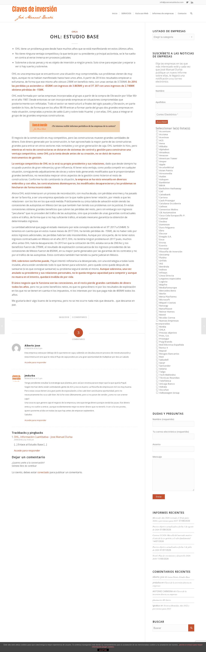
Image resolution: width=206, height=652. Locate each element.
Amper (162, 161)
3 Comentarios (79, 317)
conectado (43, 472)
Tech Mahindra (167, 374)
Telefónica (165, 380)
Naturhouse (165, 308)
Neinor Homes (167, 311)
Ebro (161, 230)
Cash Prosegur (167, 200)
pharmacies (157, 600)
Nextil (162, 314)
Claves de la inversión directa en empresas (170, 593)
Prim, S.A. (164, 335)
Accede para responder (35, 362)
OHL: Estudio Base (74, 37)
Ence (161, 239)
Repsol (162, 350)
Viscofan (164, 389)
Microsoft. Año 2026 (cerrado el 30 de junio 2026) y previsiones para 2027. (171, 519)
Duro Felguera (166, 227)
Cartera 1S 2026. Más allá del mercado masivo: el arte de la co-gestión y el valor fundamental (172, 537)
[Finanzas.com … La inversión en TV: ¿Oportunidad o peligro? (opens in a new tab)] (2, 326)
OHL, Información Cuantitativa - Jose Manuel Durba (43, 437)
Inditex (163, 269)
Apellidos (161, 102)
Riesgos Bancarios (169, 353)
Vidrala (163, 386)
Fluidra (162, 257)
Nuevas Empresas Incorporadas (167, 322)
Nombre (160, 90)
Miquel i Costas (167, 302)
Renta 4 (163, 347)
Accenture (165, 131)
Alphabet (164, 149)
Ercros (162, 242)
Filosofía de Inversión (170, 251)
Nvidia (162, 326)
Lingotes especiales (170, 278)
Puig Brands (165, 341)
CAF (161, 191)
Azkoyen (163, 179)
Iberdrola (164, 266)
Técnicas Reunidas (169, 377)
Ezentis (163, 245)
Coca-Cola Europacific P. (172, 215)
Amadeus (164, 152)
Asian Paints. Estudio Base (179, 577)
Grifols (163, 260)
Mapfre (163, 284)
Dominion (164, 224)
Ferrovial (164, 248)
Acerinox (164, 137)
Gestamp (164, 254)
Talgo (162, 371)
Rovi (161, 356)
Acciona (163, 134)
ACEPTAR (103, 650)
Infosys (163, 272)
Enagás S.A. (165, 236)
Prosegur (164, 338)
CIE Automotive (167, 212)
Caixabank (164, 194)
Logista (163, 281)
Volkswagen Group (169, 392)
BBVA (162, 185)
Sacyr (162, 362)
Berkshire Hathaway (170, 188)
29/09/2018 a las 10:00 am (24, 440)
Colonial (163, 218)
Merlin (162, 293)
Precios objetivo (168, 332)
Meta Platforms (168, 296)
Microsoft (164, 299)
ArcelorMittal (166, 167)
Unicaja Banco (167, 383)
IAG (161, 263)
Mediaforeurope (168, 287)
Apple (162, 164)
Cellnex (163, 206)
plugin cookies (108, 647)
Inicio (168, 600)
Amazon (163, 155)
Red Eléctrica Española (171, 344)
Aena (162, 143)
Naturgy (163, 305)
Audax (162, 176)
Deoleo (163, 221)
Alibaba (163, 146)
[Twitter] (187, 2)
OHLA (75, 31)
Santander (165, 365)
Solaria (163, 368)
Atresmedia (165, 173)
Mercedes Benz (167, 290)
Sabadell (163, 359)
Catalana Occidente (170, 203)
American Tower (168, 158)
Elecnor (163, 233)
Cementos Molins (168, 209)
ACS (161, 140)
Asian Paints (166, 170)
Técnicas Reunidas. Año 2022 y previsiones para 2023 (171, 607)
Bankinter (164, 182)
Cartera (163, 197)
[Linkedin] (192, 2)
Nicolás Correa (167, 317)
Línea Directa (166, 275)
